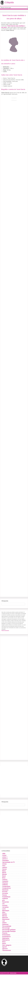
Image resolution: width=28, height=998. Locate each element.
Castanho (5, 881)
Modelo (4, 914)
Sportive (5, 948)
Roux (4, 941)
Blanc (4, 871)
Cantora (4, 879)
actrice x (5, 859)
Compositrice (6, 888)
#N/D (3, 853)
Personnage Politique (9, 931)
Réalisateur (5, 938)
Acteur (4, 855)
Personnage (6, 928)
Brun (3, 878)
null (3, 921)
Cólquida (9, 2)
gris (3, 900)
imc (3, 903)
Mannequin (5, 910)
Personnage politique (8, 929)
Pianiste (4, 933)
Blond (4, 872)
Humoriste (5, 902)
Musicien (5, 917)
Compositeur (6, 886)
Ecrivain (4, 891)
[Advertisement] (14, 698)
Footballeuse (6, 897)
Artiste (4, 864)
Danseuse (5, 890)
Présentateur (6, 935)
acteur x (4, 857)
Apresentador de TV (8, 862)
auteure (4, 867)
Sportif (4, 947)
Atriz (3, 865)
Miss (3, 912)
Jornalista (5, 907)
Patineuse (5, 924)
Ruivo (4, 943)
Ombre (4, 922)
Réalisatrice (6, 940)
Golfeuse (5, 898)
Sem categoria (6, 945)
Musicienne (5, 919)
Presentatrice (6, 936)
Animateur (5, 860)
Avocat (4, 869)
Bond (4, 876)
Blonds (4, 874)
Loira (4, 909)
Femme (4, 895)
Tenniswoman (6, 950)
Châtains (5, 884)
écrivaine (5, 893)
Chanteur (5, 883)
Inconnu (4, 905)
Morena (4, 916)
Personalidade (6, 926)
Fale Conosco (5, 630)
